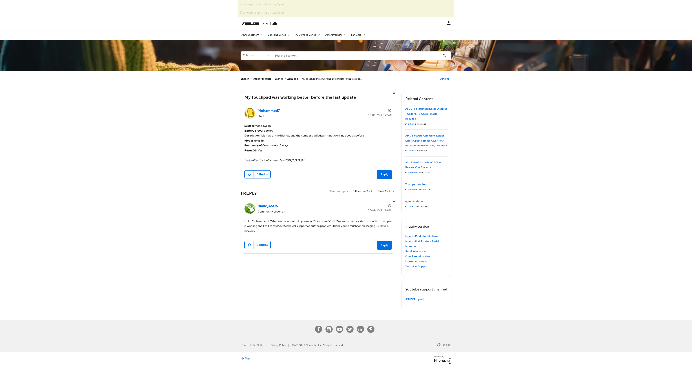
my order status (414, 201)
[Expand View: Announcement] (262, 34)
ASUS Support (414, 299)
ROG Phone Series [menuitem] (305, 35)
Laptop (279, 79)
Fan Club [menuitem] (356, 35)
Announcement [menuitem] (250, 35)
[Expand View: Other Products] (345, 34)
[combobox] (361, 55)
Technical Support (417, 266)
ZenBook (292, 79)
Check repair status (417, 256)
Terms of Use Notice (252, 345)
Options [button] (444, 79)
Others (411, 124)
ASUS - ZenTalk (259, 23)
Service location (415, 251)
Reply (384, 174)
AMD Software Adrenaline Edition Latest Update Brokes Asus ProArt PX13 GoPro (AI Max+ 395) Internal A (426, 140)
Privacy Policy (278, 345)
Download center (416, 261)
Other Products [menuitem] (333, 35)
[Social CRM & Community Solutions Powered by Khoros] (442, 359)
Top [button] (247, 358)
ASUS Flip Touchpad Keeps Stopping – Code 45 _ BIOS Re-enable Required (426, 113)
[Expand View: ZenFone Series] (288, 34)
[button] (249, 174)
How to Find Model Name (421, 236)
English (245, 79)
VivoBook (412, 172)
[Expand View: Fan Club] (364, 34)
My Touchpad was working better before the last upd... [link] (332, 79)
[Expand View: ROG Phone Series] (318, 34)
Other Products (262, 79)
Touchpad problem (415, 184)
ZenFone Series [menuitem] (277, 35)
